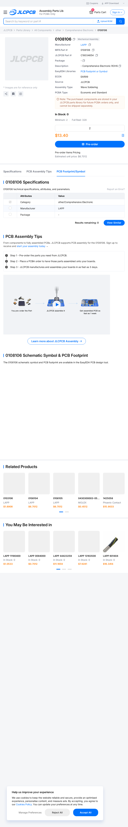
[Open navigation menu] (5, 12)
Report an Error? (116, 189)
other (58, 30)
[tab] (12, 171)
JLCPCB (7, 30)
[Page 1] (58, 569)
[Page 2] (64, 569)
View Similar (114, 222)
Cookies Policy (24, 804)
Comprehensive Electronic (79, 30)
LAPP (84, 44)
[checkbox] (10, 202)
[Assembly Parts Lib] (22, 12)
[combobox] (48, 21)
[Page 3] (70, 569)
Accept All (86, 812)
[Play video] (56, 304)
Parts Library (23, 30)
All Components (43, 30)
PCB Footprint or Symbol (94, 71)
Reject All (57, 812)
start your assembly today (31, 246)
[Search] (120, 21)
